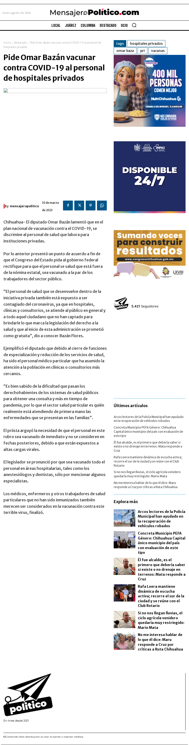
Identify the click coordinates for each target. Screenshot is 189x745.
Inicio (7, 42)
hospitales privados (146, 43)
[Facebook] (68, 205)
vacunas (158, 50)
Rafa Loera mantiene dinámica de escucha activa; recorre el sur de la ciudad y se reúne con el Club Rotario (148, 461)
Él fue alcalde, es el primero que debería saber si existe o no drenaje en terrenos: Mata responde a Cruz (148, 447)
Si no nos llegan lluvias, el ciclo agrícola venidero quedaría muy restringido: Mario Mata (147, 474)
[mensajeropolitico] (4, 206)
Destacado (20, 42)
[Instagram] (11, 727)
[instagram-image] (126, 326)
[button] (134, 25)
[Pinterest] (90, 205)
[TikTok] (17, 727)
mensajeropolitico (24, 206)
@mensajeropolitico (149, 300)
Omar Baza (125, 50)
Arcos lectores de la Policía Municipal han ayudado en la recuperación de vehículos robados (149, 419)
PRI (142, 50)
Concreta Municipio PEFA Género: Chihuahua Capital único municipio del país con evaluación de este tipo (148, 432)
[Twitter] (79, 205)
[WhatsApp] (102, 205)
